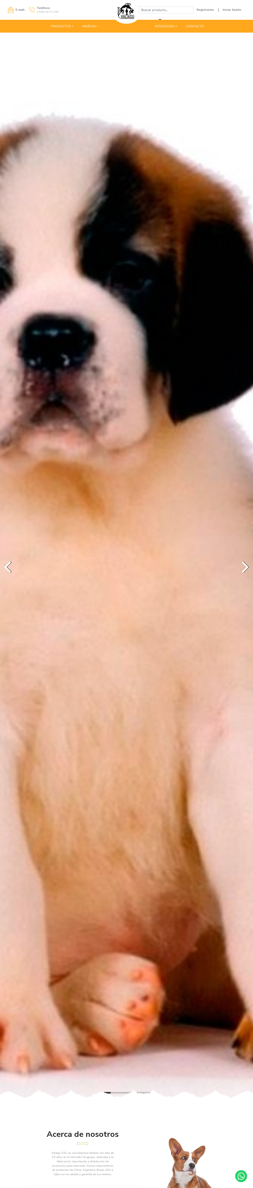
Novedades (165, 26)
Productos (61, 26)
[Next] (244, 567)
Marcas (89, 26)
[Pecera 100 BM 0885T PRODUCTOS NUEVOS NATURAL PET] (126, 567)
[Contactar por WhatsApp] (241, 1176)
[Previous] (9, 567)
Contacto (195, 26)
